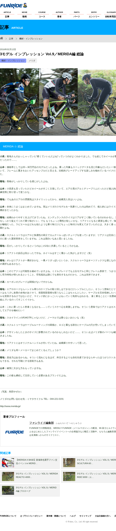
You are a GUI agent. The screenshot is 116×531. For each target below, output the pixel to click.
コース (41, 14)
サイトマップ (85, 516)
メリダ (32, 60)
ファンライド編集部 (41, 422)
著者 (59, 14)
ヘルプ (73, 516)
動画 (24, 14)
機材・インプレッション (13, 60)
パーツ (77, 14)
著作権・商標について (56, 516)
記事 (7, 14)
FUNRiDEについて (8, 516)
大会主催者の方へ (103, 516)
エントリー (94, 14)
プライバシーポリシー (33, 516)
